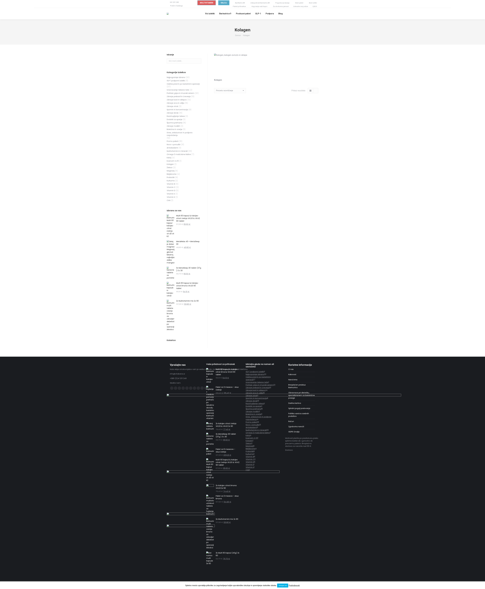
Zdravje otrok (172, 106)
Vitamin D (171, 190)
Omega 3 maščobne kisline (179, 154)
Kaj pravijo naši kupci (259, 6)
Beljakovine (171, 174)
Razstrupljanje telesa (176, 116)
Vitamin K (171, 197)
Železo (169, 167)
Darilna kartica (294, 403)
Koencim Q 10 (173, 161)
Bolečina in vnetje (174, 129)
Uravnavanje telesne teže (178, 90)
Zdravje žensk (172, 113)
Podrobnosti (294, 585)
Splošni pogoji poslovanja (299, 408)
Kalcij (169, 157)
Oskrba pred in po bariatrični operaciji (183, 84)
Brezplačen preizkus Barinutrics (297, 386)
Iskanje (198, 61)
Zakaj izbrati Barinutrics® (260, 3)
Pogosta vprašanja (282, 3)
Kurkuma (171, 180)
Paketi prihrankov (239, 6)
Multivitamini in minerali (177, 151)
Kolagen (170, 164)
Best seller (313, 3)
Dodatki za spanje (174, 119)
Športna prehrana (174, 122)
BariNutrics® (240, 3)
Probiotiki (171, 177)
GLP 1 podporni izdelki (176, 80)
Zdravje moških (173, 126)
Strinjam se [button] (283, 585)
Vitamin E (171, 194)
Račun (291, 421)
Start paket (299, 3)
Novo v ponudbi (173, 144)
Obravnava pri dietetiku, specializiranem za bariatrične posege (301, 395)
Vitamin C (171, 187)
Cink (169, 200)
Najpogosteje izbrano (176, 77)
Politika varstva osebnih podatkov (298, 414)
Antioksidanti (172, 148)
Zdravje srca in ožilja (175, 103)
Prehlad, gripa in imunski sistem (180, 93)
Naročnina (292, 379)
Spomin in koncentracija (177, 109)
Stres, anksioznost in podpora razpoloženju (179, 134)
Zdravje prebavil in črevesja (179, 96)
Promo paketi (172, 141)
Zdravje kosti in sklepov (177, 99)
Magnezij (170, 171)
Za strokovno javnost (281, 6)
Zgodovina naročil (296, 426)
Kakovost (292, 374)
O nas (291, 369)
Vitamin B (171, 184)
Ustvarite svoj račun (300, 6)
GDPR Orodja (293, 431)
